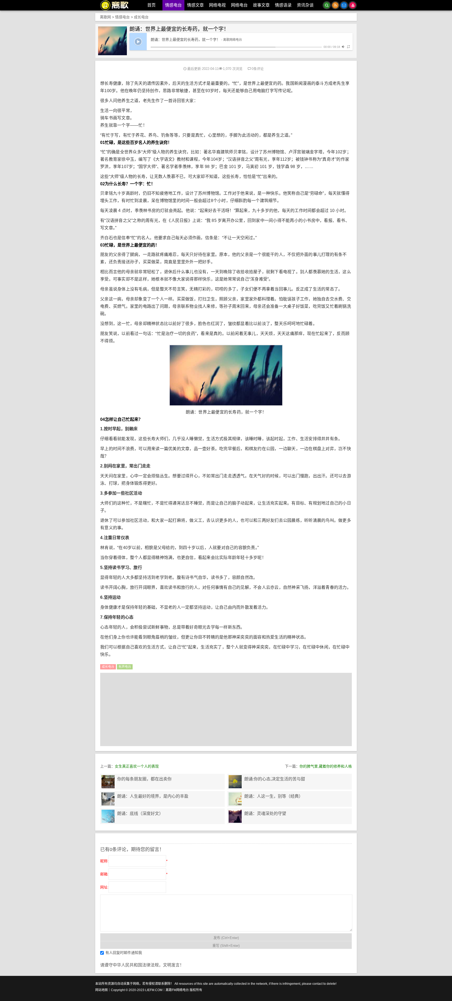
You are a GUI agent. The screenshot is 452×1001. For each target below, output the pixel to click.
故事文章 (261, 5)
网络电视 (217, 5)
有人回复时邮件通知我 (123, 952)
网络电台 (239, 5)
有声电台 (124, 667)
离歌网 (105, 17)
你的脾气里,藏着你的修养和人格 (326, 766)
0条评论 (258, 69)
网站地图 (101, 990)
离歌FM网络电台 (177, 990)
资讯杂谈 (305, 5)
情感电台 (173, 5)
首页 (151, 5)
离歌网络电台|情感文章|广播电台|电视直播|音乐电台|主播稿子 (117, 5)
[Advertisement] (226, 709)
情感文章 (195, 5)
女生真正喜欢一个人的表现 (137, 766)
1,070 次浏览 (232, 69)
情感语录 (283, 5)
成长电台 (141, 17)
